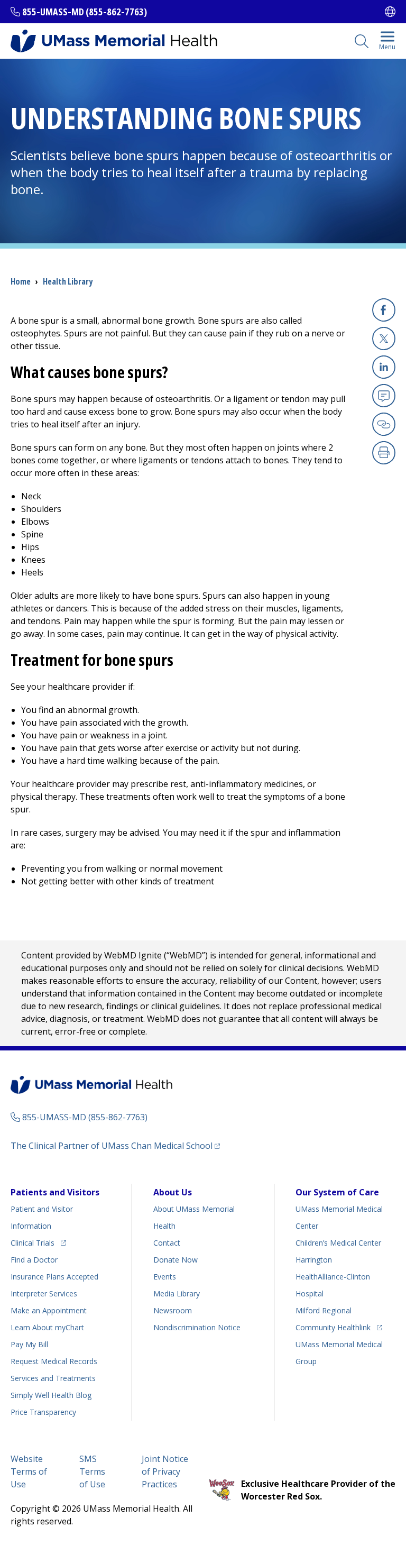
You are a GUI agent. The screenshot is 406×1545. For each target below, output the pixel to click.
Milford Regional (324, 1310)
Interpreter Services (44, 1293)
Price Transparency (43, 1412)
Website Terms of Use (29, 1471)
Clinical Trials (38, 1242)
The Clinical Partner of (115, 1145)
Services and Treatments (53, 1378)
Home (21, 281)
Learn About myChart (47, 1327)
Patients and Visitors (55, 1192)
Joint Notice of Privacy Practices (165, 1471)
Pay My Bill (29, 1344)
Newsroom (172, 1310)
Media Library (176, 1293)
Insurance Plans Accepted (54, 1277)
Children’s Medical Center (338, 1243)
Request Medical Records (54, 1361)
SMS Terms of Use (92, 1471)
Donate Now (175, 1260)
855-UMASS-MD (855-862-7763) (84, 11)
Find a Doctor (34, 1260)
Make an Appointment (49, 1310)
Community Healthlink (333, 1327)
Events (164, 1277)
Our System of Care (337, 1192)
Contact (166, 1243)
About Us (172, 1192)
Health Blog (51, 1395)
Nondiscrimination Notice (197, 1327)
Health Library (68, 281)
